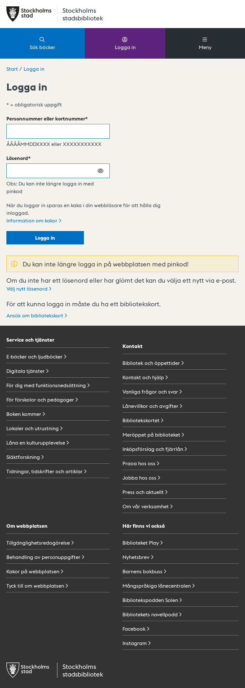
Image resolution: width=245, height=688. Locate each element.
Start (12, 68)
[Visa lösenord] (100, 170)
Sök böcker (42, 47)
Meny (205, 47)
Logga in (125, 47)
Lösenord (17, 158)
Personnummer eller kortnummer (45, 118)
